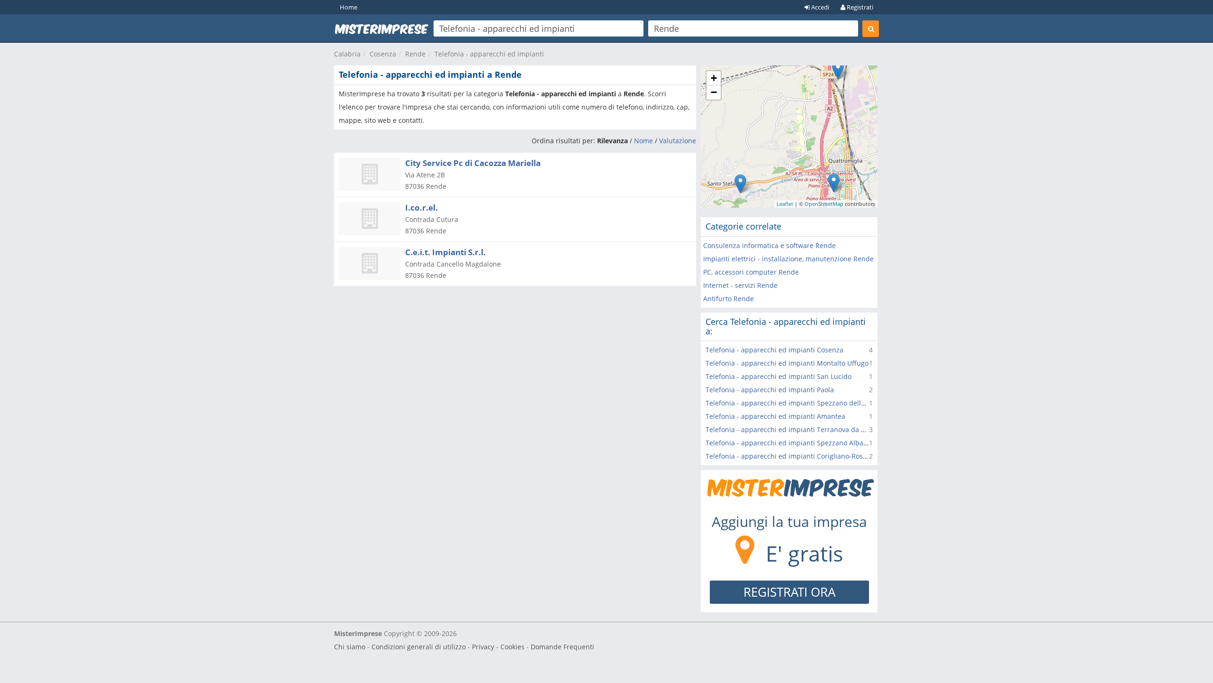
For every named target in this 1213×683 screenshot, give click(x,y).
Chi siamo (349, 646)
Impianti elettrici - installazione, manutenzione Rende (788, 258)
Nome (643, 140)
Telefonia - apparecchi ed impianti (489, 53)
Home (348, 7)
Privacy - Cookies (498, 646)
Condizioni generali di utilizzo (418, 646)
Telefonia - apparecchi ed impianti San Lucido (778, 376)
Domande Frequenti (562, 646)
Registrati (859, 7)
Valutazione (677, 140)
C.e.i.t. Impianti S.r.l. (445, 252)
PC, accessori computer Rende (751, 272)
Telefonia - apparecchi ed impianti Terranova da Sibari (792, 429)
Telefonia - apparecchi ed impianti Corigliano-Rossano (792, 456)
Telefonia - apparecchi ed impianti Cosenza (774, 349)
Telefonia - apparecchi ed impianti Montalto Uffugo (787, 363)
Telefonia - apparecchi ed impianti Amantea (775, 416)
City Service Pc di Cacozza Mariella (473, 162)
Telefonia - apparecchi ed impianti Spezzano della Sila (792, 402)
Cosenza (383, 53)
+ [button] (714, 78)
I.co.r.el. (421, 207)
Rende (415, 53)
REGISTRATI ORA (789, 591)
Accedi (819, 7)
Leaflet (785, 203)
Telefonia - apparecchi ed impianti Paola (770, 389)
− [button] (714, 92)
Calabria (347, 53)
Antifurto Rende (728, 298)
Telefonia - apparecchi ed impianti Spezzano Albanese (792, 442)
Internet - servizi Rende (740, 285)
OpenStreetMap (824, 203)
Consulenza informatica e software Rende (769, 245)
